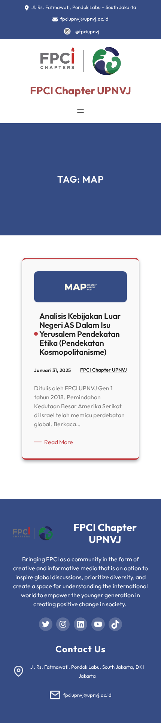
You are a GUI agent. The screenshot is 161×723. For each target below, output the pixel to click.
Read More (60, 442)
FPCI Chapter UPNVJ (80, 90)
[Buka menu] (80, 111)
